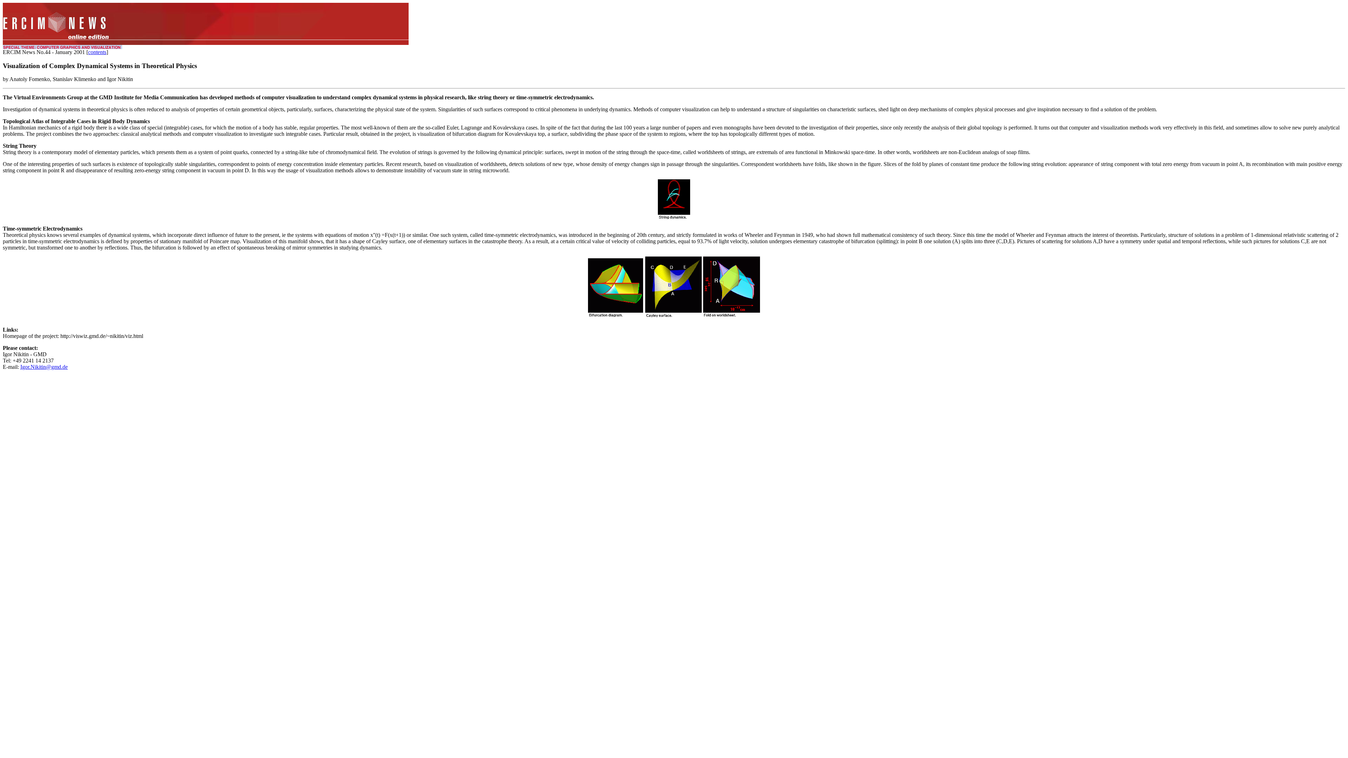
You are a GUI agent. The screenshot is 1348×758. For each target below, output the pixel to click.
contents (97, 52)
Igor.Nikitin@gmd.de (44, 367)
